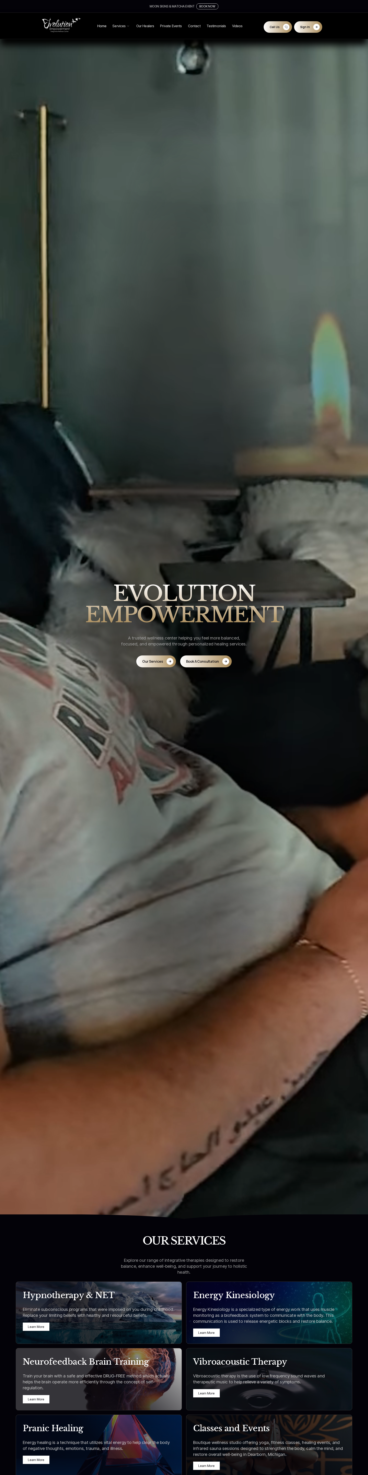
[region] (269, 1448)
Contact (194, 26)
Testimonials (216, 26)
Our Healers (145, 26)
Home (102, 26)
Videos (237, 26)
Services (119, 26)
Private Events (171, 26)
